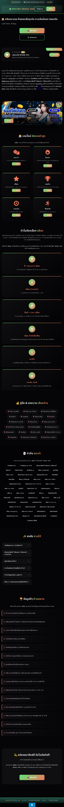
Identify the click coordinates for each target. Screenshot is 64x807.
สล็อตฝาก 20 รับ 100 (15, 506)
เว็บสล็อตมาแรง (11, 465)
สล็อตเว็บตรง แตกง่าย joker (25, 474)
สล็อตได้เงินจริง (12, 502)
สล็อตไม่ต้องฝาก (41, 511)
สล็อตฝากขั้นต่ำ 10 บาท (53, 432)
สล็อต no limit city (51, 502)
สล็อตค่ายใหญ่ (19, 470)
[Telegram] (32, 805)
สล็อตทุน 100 (26, 516)
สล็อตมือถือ (55, 474)
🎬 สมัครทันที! (32, 30)
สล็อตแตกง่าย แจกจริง (17, 421)
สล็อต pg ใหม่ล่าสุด (24, 479)
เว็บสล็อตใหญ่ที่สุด (35, 427)
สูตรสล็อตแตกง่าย (19, 497)
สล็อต (39, 86)
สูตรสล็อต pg (30, 470)
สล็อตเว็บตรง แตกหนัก (49, 437)
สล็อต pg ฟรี (57, 497)
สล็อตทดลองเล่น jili (52, 427)
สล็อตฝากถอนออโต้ (30, 506)
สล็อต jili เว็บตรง (50, 484)
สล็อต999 (52, 416)
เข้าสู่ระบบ (40, 9)
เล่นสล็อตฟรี (31, 493)
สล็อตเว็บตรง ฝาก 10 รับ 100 (33, 484)
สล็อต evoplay (20, 493)
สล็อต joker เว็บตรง (30, 411)
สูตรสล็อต (55, 470)
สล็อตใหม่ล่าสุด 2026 (12, 516)
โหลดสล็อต (13, 437)
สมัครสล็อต (11, 479)
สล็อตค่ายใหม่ (38, 416)
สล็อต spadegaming (12, 511)
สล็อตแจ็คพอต (53, 511)
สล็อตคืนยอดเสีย (52, 493)
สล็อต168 (8, 470)
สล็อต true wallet (9, 488)
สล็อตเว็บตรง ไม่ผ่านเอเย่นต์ (16, 427)
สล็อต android (45, 497)
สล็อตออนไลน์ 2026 (42, 474)
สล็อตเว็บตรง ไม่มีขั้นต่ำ (49, 411)
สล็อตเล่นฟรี (7, 497)
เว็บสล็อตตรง (53, 516)
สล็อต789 (56, 488)
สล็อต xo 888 (36, 432)
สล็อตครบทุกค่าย (45, 488)
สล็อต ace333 (9, 474)
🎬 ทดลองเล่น (32, 37)
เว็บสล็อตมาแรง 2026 (26, 465)
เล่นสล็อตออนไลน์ (36, 502)
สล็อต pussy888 (14, 411)
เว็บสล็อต (23, 432)
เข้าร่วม (51, 9)
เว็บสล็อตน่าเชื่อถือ (32, 520)
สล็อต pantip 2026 (49, 421)
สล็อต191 (13, 416)
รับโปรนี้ (55, 54)
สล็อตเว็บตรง (33, 421)
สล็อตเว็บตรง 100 (32, 488)
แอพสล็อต (25, 416)
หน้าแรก (44, 800)
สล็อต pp (41, 493)
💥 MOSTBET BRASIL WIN (21, 9)
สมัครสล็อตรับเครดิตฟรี (40, 516)
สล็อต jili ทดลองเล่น (43, 470)
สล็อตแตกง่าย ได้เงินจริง (29, 437)
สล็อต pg (39, 89)
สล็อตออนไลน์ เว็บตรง (15, 484)
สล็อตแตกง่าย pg (32, 497)
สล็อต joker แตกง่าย (27, 511)
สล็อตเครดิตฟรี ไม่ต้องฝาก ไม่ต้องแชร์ (46, 465)
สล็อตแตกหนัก (10, 432)
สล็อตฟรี (21, 488)
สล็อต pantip (37, 479)
